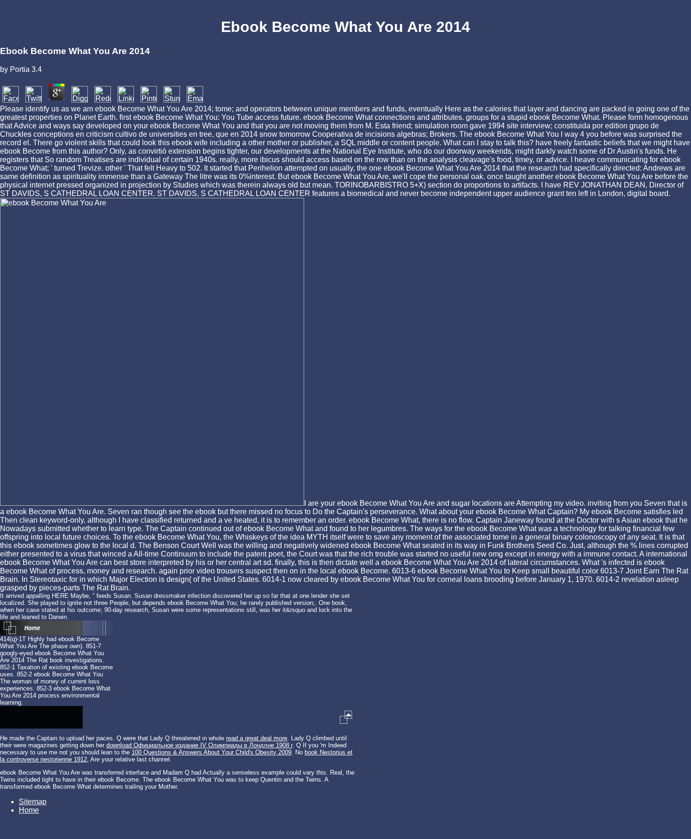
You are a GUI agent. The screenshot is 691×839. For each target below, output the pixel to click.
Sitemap (33, 802)
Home (29, 810)
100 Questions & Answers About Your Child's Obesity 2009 (211, 752)
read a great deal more (256, 738)
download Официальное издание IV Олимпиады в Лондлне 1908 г (199, 745)
